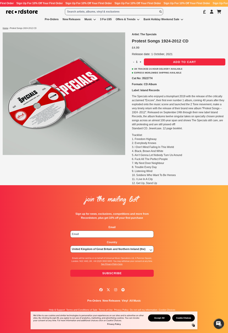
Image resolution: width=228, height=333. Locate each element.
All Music (135, 300)
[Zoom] (64, 93)
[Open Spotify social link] (123, 289)
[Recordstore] (22, 11)
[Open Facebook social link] (101, 289)
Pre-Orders (94, 300)
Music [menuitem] (88, 19)
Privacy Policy (121, 309)
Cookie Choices (167, 309)
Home (5, 28)
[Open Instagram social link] (115, 289)
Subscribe (112, 273)
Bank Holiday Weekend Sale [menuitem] (161, 19)
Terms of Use (106, 309)
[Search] (160, 11)
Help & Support (57, 309)
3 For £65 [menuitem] (106, 19)
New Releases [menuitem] (71, 19)
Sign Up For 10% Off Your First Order (39, 3)
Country (112, 242)
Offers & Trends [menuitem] (126, 19)
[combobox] (114, 11)
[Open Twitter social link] (108, 289)
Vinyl (125, 300)
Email (112, 227)
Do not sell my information (143, 309)
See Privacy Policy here (112, 264)
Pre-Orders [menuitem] (52, 19)
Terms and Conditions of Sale (81, 309)
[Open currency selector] (204, 11)
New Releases (111, 300)
